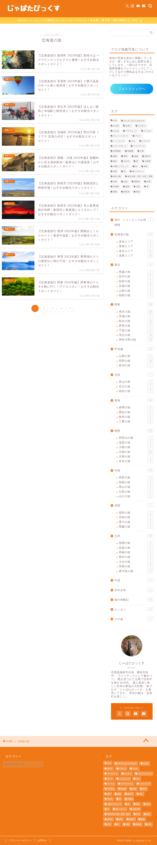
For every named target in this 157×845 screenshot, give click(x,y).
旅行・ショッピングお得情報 (132, 222)
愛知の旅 (135, 412)
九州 (133, 536)
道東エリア (135, 255)
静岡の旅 (135, 407)
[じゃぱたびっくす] (33, 13)
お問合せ (42, 840)
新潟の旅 (135, 365)
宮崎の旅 (135, 566)
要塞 (115, 192)
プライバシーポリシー (20, 840)
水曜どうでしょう (120, 166)
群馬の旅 (135, 325)
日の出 (126, 161)
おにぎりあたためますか (134, 121)
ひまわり (142, 126)
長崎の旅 (135, 552)
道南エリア (135, 246)
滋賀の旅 (135, 442)
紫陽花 (137, 181)
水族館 (147, 161)
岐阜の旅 (135, 416)
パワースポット (120, 146)
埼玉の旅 (135, 335)
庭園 (136, 156)
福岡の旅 (135, 543)
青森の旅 (135, 271)
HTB (115, 121)
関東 (133, 304)
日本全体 (132, 590)
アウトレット (131, 131)
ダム (133, 141)
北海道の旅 (133, 234)
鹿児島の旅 (135, 571)
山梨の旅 (135, 356)
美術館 (116, 187)
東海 (133, 400)
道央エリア (135, 241)
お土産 (116, 126)
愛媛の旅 (135, 526)
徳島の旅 (135, 512)
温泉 (115, 171)
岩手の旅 (135, 276)
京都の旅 (135, 452)
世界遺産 (117, 151)
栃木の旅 (135, 321)
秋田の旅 (135, 281)
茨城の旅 (135, 316)
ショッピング (119, 141)
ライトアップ (139, 146)
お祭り (128, 126)
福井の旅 (135, 391)
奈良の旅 (135, 461)
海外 (146, 166)
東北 (132, 264)
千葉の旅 (135, 330)
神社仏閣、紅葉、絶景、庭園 (140, 176)
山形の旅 (135, 290)
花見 (138, 187)
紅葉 (126, 181)
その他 (132, 619)
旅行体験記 (133, 599)
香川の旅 (135, 522)
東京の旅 (135, 311)
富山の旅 (135, 381)
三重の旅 (135, 421)
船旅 (127, 187)
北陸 (132, 374)
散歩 (115, 161)
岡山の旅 (135, 486)
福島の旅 (135, 295)
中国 (133, 470)
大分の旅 (135, 561)
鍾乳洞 (126, 192)
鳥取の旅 (135, 477)
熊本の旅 (135, 557)
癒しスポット (138, 171)
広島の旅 (135, 491)
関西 (133, 430)
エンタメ (147, 131)
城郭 (115, 156)
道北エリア (135, 251)
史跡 (142, 151)
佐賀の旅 (135, 547)
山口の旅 (135, 496)
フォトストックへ (132, 89)
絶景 (148, 181)
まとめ (116, 131)
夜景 (126, 156)
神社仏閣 (117, 176)
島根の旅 (135, 482)
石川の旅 (135, 386)
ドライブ (146, 141)
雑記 (138, 192)
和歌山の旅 (135, 437)
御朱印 (147, 156)
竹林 (115, 181)
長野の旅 (135, 360)
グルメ (138, 136)
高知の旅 (135, 517)
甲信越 (133, 349)
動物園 (130, 151)
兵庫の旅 (135, 456)
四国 (132, 505)
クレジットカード (120, 136)
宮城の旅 (135, 285)
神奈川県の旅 (135, 339)
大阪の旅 (135, 447)
